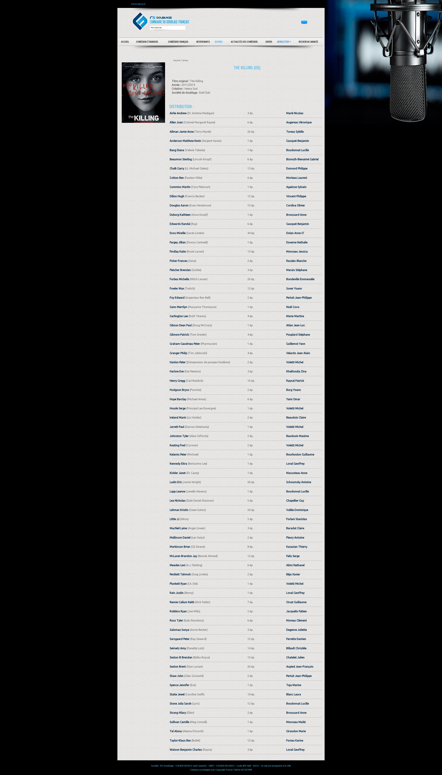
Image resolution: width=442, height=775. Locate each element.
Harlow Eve (177, 371)
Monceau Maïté (296, 722)
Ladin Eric (176, 482)
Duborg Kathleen (180, 214)
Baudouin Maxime (297, 436)
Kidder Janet (178, 472)
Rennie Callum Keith (182, 602)
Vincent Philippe (296, 196)
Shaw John (176, 675)
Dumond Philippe (297, 168)
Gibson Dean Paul (181, 325)
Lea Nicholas (178, 500)
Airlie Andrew (178, 113)
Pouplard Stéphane (298, 334)
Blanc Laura (293, 694)
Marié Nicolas (294, 113)
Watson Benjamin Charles (186, 749)
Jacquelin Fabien (296, 611)
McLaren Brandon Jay (183, 556)
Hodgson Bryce (179, 389)
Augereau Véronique (299, 122)
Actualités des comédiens (244, 41)
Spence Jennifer (179, 685)
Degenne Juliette (296, 629)
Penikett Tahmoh (180, 574)
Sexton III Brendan (181, 657)
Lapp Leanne (177, 491)
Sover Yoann (294, 288)
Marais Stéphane (296, 270)
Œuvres (219, 41)
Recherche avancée (308, 41)
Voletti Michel (294, 362)
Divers (269, 41)
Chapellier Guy (295, 500)
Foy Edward (177, 297)
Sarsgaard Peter (180, 638)
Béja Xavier (293, 574)
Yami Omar (293, 399)
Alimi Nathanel (295, 565)
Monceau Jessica (297, 251)
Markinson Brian (180, 546)
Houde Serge (178, 408)
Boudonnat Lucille (297, 150)
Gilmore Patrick (179, 334)
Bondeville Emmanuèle (300, 279)
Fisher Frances (179, 260)
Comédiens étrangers (147, 41)
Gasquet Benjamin (297, 140)
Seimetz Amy (178, 648)
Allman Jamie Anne (182, 131)
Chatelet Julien (295, 657)
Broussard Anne (296, 214)
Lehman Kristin (179, 509)
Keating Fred (177, 445)
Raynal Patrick (295, 380)
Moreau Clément (296, 620)
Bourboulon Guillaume (300, 454)
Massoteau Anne (296, 472)
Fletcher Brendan (180, 270)
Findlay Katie (178, 251)
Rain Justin (177, 592)
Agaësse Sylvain (296, 186)
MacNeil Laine (178, 528)
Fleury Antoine (295, 537)
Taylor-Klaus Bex (180, 740)
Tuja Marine (293, 685)
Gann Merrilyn (178, 306)
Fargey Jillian (178, 242)
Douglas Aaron (179, 205)
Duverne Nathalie (297, 242)
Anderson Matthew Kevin (185, 140)
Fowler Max (177, 288)
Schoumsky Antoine (298, 482)
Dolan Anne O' (295, 233)
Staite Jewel (177, 694)
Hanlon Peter (178, 362)
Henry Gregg (177, 380)
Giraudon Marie (296, 731)
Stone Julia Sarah (180, 703)
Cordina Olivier (295, 205)
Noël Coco (292, 306)
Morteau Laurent (296, 177)
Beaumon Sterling (181, 159)
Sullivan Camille (179, 722)
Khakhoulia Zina (296, 371)
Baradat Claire (295, 528)
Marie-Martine (295, 316)
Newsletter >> (284, 41)
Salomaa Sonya (179, 629)
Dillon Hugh (177, 196)
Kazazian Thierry (296, 546)
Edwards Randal (180, 223)
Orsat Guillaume (296, 602)
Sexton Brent (178, 666)
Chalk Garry (177, 168)
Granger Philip (178, 353)
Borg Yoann (293, 389)
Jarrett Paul (177, 426)
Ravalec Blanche (296, 260)
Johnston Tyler (179, 436)
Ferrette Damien (296, 638)
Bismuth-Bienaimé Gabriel (302, 159)
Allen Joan (176, 122)
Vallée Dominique (297, 509)
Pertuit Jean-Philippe (299, 297)
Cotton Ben (177, 177)
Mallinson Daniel (180, 537)
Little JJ (175, 519)
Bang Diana (177, 150)
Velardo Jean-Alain (298, 353)
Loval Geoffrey (295, 463)
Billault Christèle (296, 648)
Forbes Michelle (179, 279)
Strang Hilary (178, 712)
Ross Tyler (176, 620)
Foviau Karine (294, 740)
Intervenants (203, 41)
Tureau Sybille (295, 131)
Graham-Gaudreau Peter (185, 343)
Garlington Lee (179, 316)
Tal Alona (176, 731)
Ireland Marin (178, 417)
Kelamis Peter (178, 454)
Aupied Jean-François (299, 666)
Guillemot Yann (295, 343)
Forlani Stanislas (296, 519)
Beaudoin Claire (296, 417)
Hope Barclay (178, 399)
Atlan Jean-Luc (295, 325)
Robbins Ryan (178, 611)
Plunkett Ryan (178, 583)
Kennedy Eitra (178, 463)
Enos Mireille (178, 233)
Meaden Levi (177, 565)
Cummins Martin (180, 186)
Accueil (125, 41)
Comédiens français (178, 41)
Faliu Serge (293, 556)
